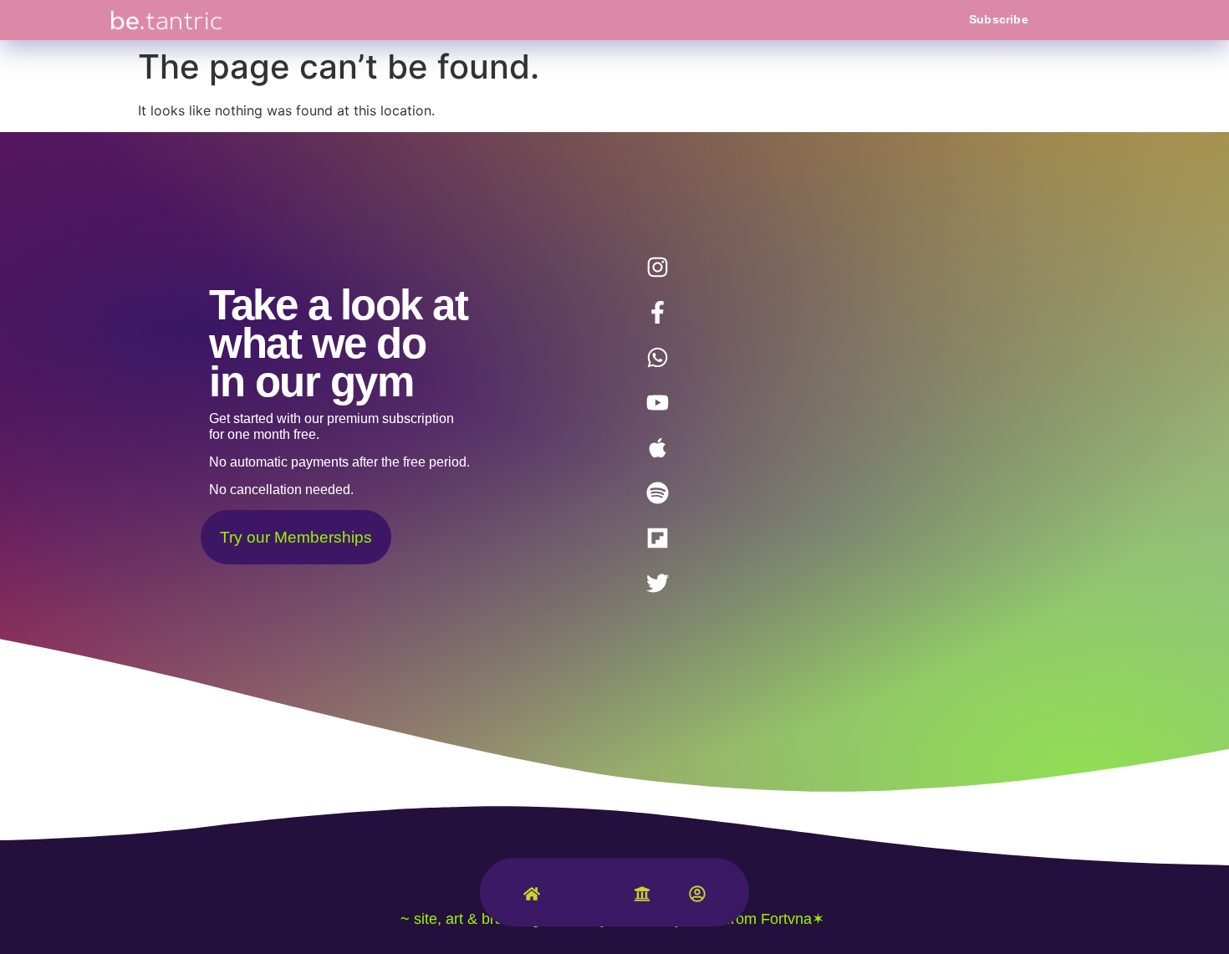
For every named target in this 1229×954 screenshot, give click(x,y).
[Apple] (658, 447)
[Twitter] (658, 582)
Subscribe (998, 19)
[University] (642, 897)
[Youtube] (658, 402)
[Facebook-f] (658, 311)
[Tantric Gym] (587, 902)
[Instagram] (658, 266)
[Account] (697, 897)
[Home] (532, 897)
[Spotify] (658, 492)
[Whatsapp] (658, 357)
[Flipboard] (658, 537)
